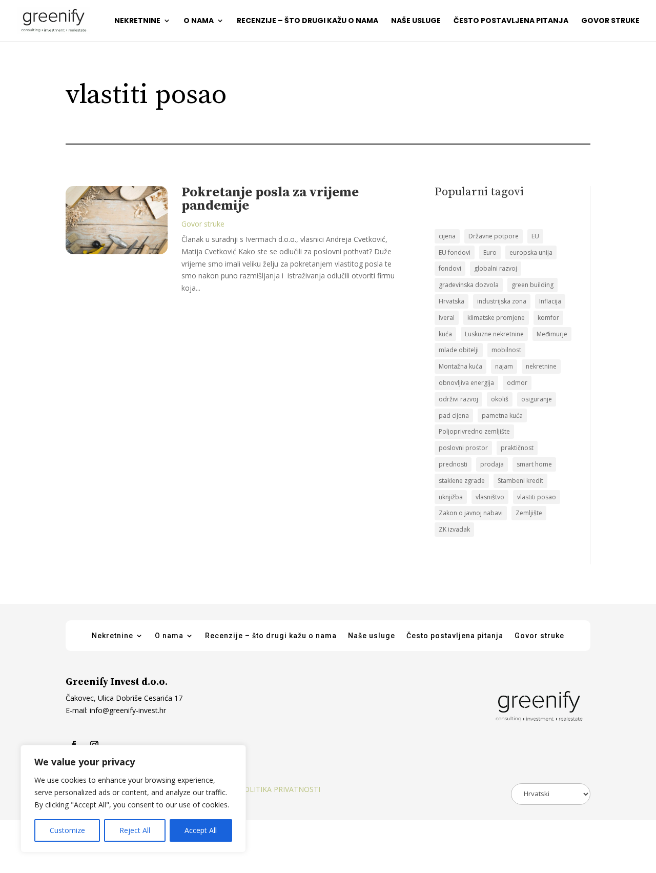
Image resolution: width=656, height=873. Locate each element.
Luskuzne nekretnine (494, 334)
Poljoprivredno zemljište (474, 431)
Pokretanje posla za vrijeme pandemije (270, 199)
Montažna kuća (460, 366)
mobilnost (506, 350)
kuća (445, 334)
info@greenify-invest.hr (127, 710)
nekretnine (541, 366)
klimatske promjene (496, 317)
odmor (517, 382)
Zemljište (529, 513)
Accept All (200, 830)
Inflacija (550, 301)
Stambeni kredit (520, 480)
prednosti (453, 464)
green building (532, 284)
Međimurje (552, 334)
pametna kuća (502, 415)
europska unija (530, 252)
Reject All (134, 830)
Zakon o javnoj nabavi (471, 513)
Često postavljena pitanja (511, 21)
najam (504, 366)
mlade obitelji (459, 350)
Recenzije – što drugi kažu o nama (307, 21)
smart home (534, 464)
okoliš (499, 399)
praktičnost (517, 447)
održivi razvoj (458, 399)
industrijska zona (501, 301)
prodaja (492, 464)
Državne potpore (493, 236)
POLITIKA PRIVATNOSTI (279, 789)
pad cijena (454, 415)
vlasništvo (490, 497)
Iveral (447, 317)
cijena (447, 236)
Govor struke (610, 21)
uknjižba (451, 497)
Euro (490, 252)
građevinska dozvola (469, 284)
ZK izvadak (454, 529)
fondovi (450, 268)
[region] (133, 798)
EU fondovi (454, 252)
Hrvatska (451, 301)
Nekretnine (137, 21)
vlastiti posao (536, 497)
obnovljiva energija (466, 382)
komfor (548, 317)
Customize (67, 830)
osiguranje (536, 399)
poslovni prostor (463, 447)
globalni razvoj (495, 268)
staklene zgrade (462, 480)
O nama (198, 21)
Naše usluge (416, 21)
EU (535, 236)
